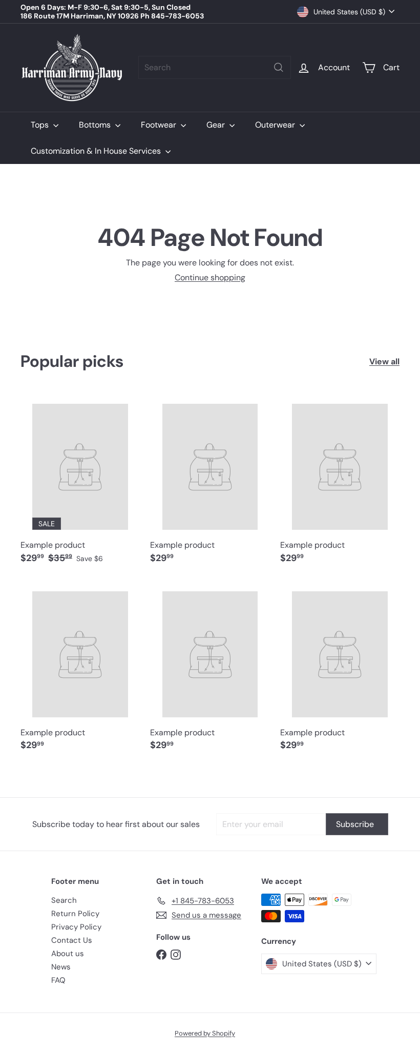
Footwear (159, 124)
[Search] (278, 67)
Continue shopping (210, 277)
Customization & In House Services (97, 151)
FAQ (58, 980)
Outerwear (276, 124)
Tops (41, 124)
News (61, 967)
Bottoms (96, 124)
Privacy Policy (76, 927)
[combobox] (214, 67)
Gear (216, 124)
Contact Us (71, 940)
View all (384, 361)
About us (67, 953)
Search (64, 900)
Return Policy (75, 913)
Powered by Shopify (205, 1033)
